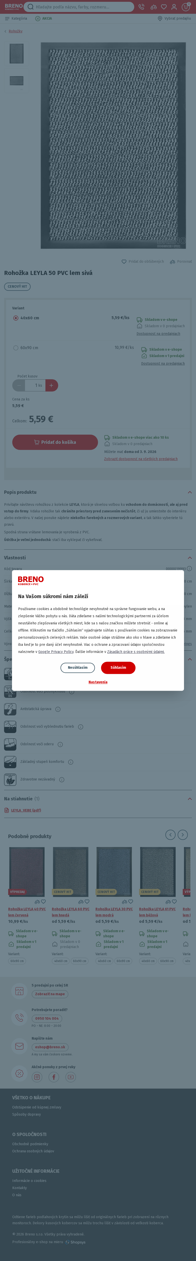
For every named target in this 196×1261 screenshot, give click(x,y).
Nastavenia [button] (98, 682)
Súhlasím (118, 667)
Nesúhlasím (78, 667)
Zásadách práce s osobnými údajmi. (136, 652)
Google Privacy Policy (56, 652)
